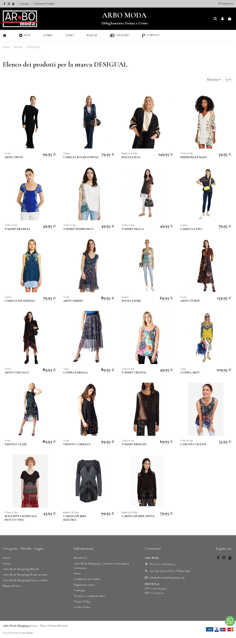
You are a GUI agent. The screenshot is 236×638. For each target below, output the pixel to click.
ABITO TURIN (190, 301)
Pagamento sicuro (84, 585)
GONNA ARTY (190, 372)
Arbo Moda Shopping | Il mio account (25, 574)
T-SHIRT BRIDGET (134, 444)
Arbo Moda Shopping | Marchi (21, 569)
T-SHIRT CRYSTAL (134, 372)
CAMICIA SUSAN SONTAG (81, 157)
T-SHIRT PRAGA (133, 229)
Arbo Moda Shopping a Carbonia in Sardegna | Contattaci (101, 566)
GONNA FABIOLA (75, 372)
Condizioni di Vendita (44, 3)
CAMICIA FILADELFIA (20, 301)
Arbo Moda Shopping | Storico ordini (25, 580)
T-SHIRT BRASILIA (17, 229)
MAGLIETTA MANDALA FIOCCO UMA (21, 517)
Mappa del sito (11, 586)
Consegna (24, 3)
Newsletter (80, 558)
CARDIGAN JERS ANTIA (138, 516)
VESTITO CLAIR (16, 444)
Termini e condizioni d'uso (89, 596)
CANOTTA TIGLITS (193, 444)
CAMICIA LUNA (191, 229)
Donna (6, 563)
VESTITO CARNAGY (77, 444)
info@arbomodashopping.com (167, 577)
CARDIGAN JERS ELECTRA (74, 517)
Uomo (6, 558)
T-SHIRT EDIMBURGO (78, 229)
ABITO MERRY (73, 301)
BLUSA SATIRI (131, 301)
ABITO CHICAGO (17, 372)
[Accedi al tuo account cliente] (222, 19)
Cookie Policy (82, 607)
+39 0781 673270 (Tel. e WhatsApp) (169, 571)
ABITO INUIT (14, 157)
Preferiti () (227, 3)
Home (77, 573)
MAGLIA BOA (131, 157)
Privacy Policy (82, 601)
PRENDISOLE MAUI (193, 157)
